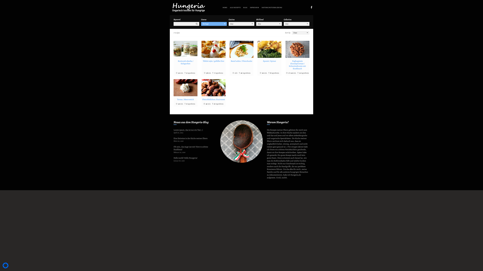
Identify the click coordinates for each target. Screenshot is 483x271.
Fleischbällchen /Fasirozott (213, 99)
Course (203, 19)
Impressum (254, 8)
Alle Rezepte (235, 8)
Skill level (260, 19)
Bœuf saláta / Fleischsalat (241, 61)
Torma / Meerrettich (185, 99)
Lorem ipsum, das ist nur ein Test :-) (188, 130)
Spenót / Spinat (269, 61)
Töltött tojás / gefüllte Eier (213, 61)
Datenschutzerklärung (272, 8)
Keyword (177, 19)
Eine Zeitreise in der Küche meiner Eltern (191, 138)
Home (225, 8)
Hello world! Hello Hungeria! (185, 158)
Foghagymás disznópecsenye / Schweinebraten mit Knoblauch (297, 65)
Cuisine (232, 19)
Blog (245, 8)
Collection (287, 19)
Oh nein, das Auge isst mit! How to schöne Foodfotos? (191, 148)
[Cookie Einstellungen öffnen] (6, 267)
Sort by (287, 32)
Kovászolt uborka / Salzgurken (185, 62)
